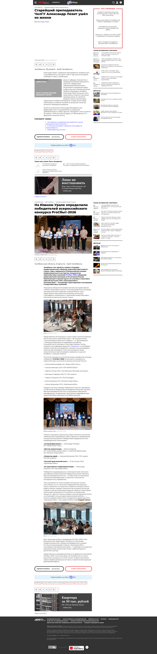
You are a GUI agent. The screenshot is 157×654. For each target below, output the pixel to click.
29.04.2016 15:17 (39, 7)
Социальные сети (113, 619)
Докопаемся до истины (56, 130)
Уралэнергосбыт (52, 254)
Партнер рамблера (62, 647)
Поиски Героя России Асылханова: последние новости (110, 118)
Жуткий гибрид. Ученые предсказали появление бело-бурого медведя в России (111, 230)
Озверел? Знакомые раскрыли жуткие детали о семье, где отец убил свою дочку (108, 13)
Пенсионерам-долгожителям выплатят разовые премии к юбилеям (111, 270)
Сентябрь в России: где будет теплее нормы (111, 100)
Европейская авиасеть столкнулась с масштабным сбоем (111, 258)
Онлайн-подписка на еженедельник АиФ (74, 619)
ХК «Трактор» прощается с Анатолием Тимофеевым (49, 164)
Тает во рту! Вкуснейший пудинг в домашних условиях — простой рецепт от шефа (111, 237)
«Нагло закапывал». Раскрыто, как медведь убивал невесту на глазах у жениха (111, 60)
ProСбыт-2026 (71, 275)
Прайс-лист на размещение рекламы (57, 621)
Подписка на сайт (93, 619)
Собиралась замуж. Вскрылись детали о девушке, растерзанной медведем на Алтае (110, 84)
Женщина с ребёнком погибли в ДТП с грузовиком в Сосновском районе (108, 35)
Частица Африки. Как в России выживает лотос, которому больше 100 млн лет (111, 206)
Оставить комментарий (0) (78, 136)
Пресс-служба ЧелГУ (51, 60)
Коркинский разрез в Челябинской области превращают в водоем (108, 20)
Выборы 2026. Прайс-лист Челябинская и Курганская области (64, 622)
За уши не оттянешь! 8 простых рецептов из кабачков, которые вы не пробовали (111, 66)
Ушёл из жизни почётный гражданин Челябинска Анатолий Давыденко (52, 171)
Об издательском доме (54, 619)
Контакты (103, 619)
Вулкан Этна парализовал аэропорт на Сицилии (111, 264)
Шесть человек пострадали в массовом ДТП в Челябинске (108, 42)
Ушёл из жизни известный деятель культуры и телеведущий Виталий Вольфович (76, 164)
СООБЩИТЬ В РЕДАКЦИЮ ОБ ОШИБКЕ (94, 622)
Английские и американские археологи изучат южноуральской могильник (64, 123)
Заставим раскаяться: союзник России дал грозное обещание (109, 106)
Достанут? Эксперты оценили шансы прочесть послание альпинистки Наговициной (111, 212)
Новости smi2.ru (41, 196)
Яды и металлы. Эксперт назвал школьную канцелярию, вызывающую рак (110, 224)
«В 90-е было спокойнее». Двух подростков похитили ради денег (110, 71)
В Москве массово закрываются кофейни (110, 252)
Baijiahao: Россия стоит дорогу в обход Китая (110, 246)
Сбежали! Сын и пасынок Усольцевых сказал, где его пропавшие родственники (111, 78)
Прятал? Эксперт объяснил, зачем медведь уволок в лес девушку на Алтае (111, 218)
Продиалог (75, 346)
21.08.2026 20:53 (39, 202)
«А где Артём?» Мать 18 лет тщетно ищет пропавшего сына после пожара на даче (111, 54)
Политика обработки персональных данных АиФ (84, 621)
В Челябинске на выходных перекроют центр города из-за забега (108, 28)
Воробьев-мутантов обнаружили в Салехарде (110, 94)
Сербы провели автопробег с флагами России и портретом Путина (111, 112)
